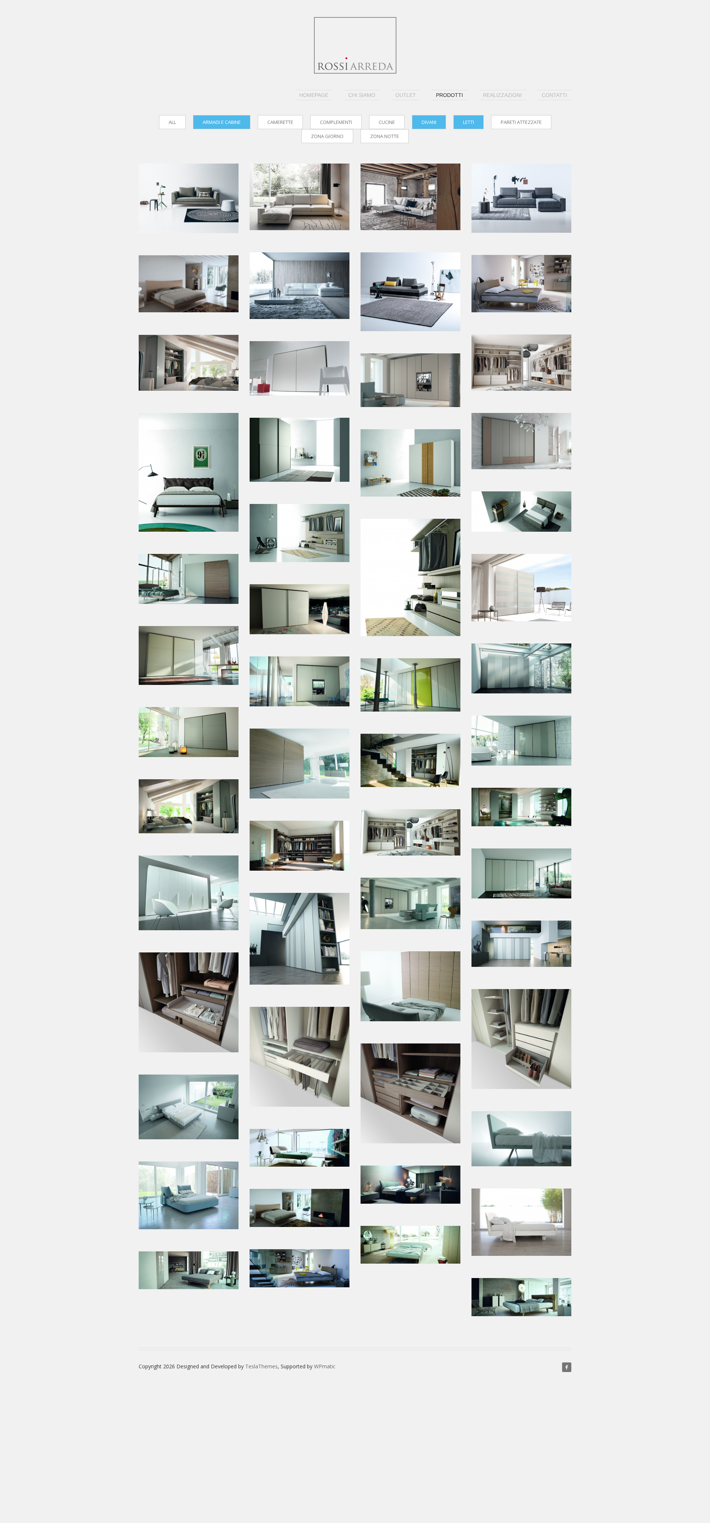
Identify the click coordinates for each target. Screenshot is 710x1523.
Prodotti (449, 95)
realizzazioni (502, 95)
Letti (468, 122)
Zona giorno (327, 136)
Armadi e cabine (222, 122)
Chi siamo (361, 95)
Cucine (387, 122)
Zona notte (384, 136)
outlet (405, 95)
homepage (313, 95)
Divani (429, 122)
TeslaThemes (261, 1366)
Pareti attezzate (521, 122)
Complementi (336, 122)
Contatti (554, 95)
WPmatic (324, 1366)
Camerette (280, 122)
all (172, 122)
